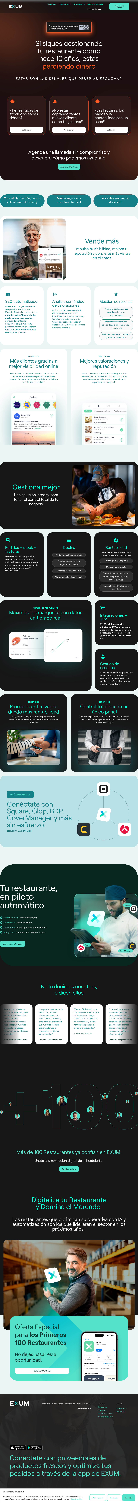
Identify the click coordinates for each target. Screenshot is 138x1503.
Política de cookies (76, 1499)
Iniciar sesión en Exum (105, 1417)
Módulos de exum (94, 9)
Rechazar (114, 1498)
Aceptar (128, 1498)
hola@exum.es (121, 1408)
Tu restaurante (79, 4)
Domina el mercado (95, 4)
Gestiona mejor (65, 4)
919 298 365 (120, 1412)
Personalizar (98, 1498)
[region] (69, 1495)
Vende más (51, 4)
